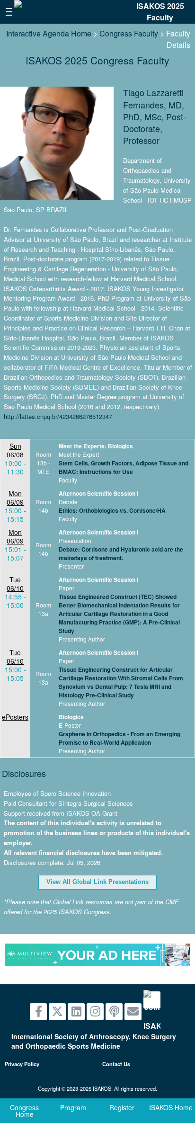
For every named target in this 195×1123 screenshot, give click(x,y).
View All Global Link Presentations (97, 881)
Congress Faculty (128, 33)
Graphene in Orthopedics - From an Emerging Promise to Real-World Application (119, 738)
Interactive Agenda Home (48, 33)
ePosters (15, 717)
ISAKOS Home (171, 1107)
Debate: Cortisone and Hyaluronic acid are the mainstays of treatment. (121, 553)
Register (121, 1107)
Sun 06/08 (15, 450)
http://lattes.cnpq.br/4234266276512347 (58, 416)
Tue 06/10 (15, 584)
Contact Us (116, 1064)
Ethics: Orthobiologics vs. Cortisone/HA (112, 510)
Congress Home (24, 1111)
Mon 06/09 (15, 498)
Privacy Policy (22, 1064)
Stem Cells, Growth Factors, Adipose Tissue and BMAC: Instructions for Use (123, 467)
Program (73, 1107)
